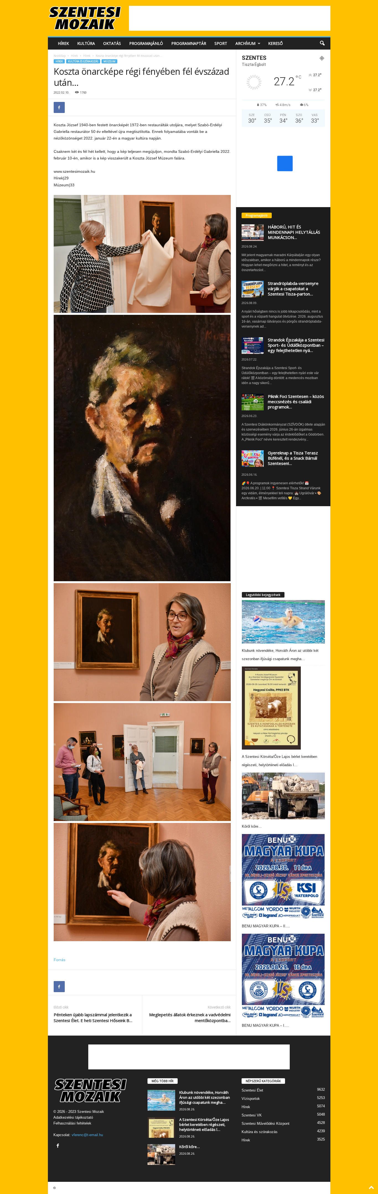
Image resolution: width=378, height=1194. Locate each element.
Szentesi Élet (252, 1090)
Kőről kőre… (252, 826)
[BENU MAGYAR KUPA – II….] (283, 876)
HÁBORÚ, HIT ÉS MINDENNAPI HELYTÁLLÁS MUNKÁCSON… (294, 232)
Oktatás (112, 43)
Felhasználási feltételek (72, 1123)
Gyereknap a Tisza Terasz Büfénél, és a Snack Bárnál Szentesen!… (293, 458)
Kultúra (86, 43)
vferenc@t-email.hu (87, 1135)
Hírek (63, 43)
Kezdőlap (60, 56)
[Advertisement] (229, 18)
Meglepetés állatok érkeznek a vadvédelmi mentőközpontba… (190, 1017)
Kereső (275, 43)
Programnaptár (188, 43)
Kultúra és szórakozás (83, 61)
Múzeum (109, 61)
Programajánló (146, 43)
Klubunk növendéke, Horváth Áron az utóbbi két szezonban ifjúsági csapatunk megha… (204, 1097)
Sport (220, 43)
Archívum (245, 43)
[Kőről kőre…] (283, 796)
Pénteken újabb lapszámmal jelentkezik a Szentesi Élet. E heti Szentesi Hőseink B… (93, 1017)
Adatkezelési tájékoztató (73, 1117)
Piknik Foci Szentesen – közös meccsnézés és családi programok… (296, 401)
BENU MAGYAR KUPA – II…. (266, 926)
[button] (322, 43)
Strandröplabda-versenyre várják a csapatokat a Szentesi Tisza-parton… (293, 289)
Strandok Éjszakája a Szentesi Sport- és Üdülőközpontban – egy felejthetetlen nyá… (296, 345)
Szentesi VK (252, 1115)
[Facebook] (59, 107)
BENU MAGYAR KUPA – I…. (265, 1025)
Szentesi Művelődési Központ (265, 1123)
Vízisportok (251, 1099)
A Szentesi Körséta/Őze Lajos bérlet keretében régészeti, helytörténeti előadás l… (204, 1124)
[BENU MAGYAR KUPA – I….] (283, 976)
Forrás (59, 960)
